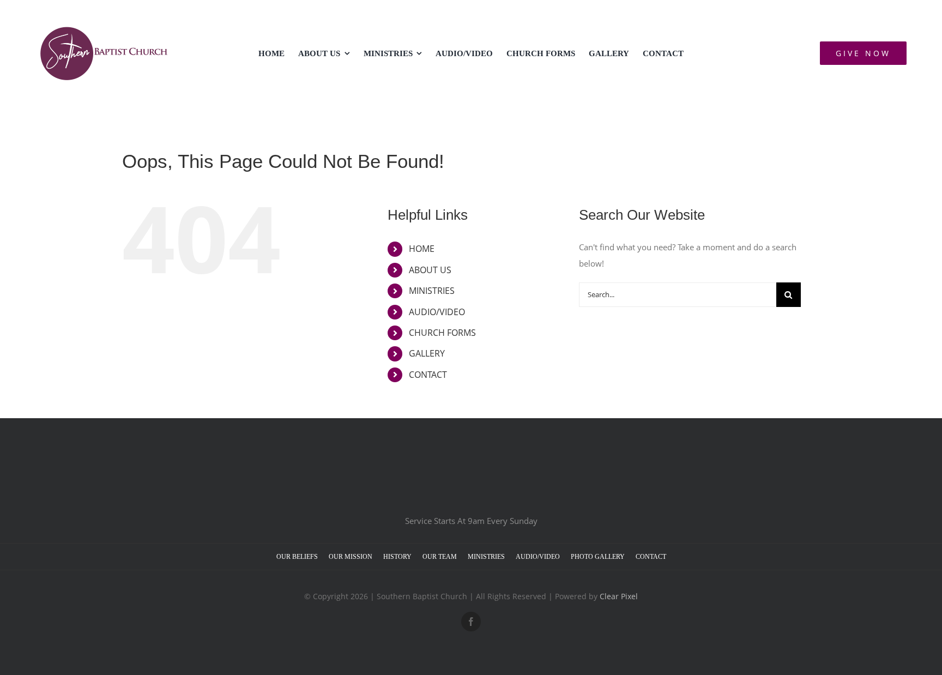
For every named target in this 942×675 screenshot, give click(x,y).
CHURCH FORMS (442, 333)
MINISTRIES (432, 291)
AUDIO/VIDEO (437, 312)
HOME (421, 249)
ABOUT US (430, 270)
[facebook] (471, 621)
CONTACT (428, 375)
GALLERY (427, 353)
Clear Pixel (619, 596)
